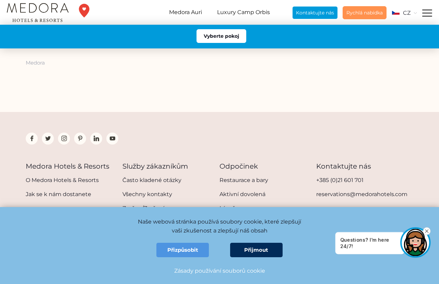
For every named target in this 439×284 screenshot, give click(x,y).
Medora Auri (185, 12)
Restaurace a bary (244, 180)
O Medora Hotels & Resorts (62, 180)
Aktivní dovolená (242, 194)
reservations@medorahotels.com (361, 194)
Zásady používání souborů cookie (219, 271)
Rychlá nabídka (364, 13)
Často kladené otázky (151, 180)
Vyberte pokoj (221, 36)
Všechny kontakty (147, 194)
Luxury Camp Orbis (243, 12)
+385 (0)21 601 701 (340, 180)
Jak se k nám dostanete (58, 194)
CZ (407, 13)
